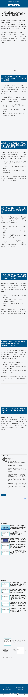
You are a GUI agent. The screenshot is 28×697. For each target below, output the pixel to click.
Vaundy (4, 495)
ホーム (7, 687)
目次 (13, 70)
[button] (25, 373)
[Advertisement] (14, 56)
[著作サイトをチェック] (9, 491)
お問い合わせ (21, 689)
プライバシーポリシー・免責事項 (7, 690)
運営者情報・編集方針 (20, 687)
